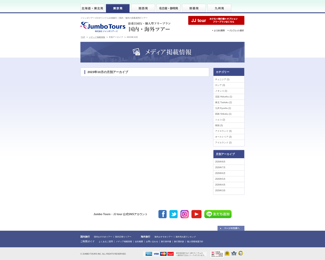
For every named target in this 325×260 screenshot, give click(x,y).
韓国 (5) (219, 125)
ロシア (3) (220, 85)
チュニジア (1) (222, 79)
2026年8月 (220, 161)
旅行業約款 (179, 241)
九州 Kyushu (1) (223, 108)
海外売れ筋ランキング (186, 237)
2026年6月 (220, 173)
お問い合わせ (152, 241)
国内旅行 (85, 236)
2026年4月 (220, 184)
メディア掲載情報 (97, 37)
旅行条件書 (166, 241)
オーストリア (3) (223, 137)
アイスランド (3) (223, 131)
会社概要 (139, 241)
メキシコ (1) (221, 91)
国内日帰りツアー (123, 237)
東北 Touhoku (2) (223, 102)
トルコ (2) (220, 119)
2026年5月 (220, 179)
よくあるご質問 (106, 241)
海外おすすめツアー (163, 237)
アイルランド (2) (223, 142)
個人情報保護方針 (195, 241)
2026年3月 (220, 190)
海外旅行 (145, 236)
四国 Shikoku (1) (223, 114)
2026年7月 (220, 167)
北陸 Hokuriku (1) (223, 96)
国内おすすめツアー (103, 237)
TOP (83, 37)
